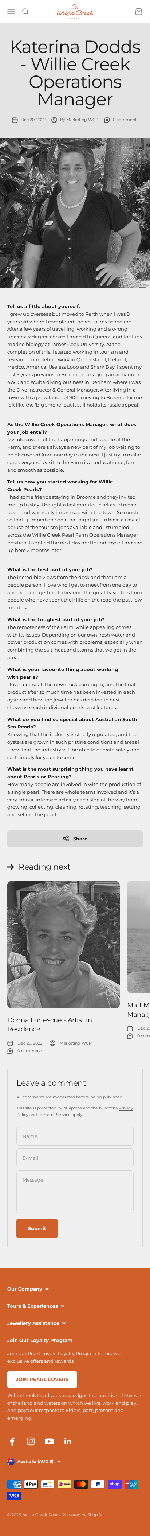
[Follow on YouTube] (49, 1441)
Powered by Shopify (82, 1514)
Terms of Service (54, 1114)
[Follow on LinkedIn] (68, 1441)
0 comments (125, 119)
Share (80, 838)
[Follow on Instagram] (31, 1441)
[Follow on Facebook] (12, 1441)
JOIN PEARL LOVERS (42, 1379)
